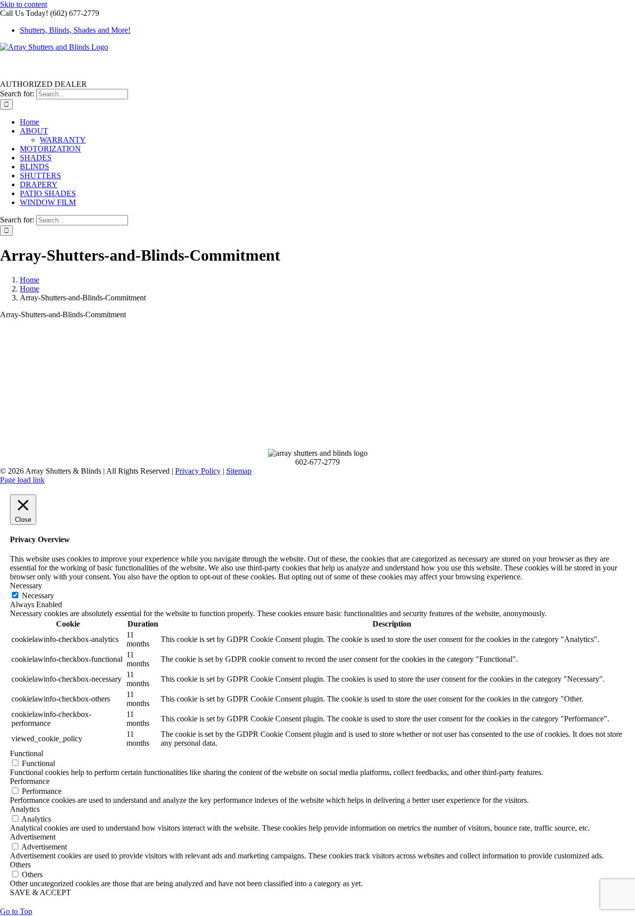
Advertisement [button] (33, 837)
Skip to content (23, 4)
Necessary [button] (26, 585)
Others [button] (20, 864)
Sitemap (239, 471)
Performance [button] (30, 781)
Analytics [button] (25, 809)
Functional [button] (26, 753)
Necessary (38, 595)
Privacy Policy (198, 471)
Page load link (22, 480)
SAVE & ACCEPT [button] (40, 892)
